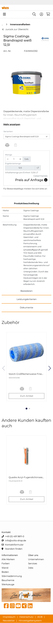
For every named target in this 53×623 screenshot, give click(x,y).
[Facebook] (6, 606)
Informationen (10, 555)
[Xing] (24, 606)
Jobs (30, 567)
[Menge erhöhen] (20, 159)
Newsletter (9, 620)
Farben (6, 563)
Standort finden (13, 548)
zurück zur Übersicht (17, 29)
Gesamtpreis (40, 175)
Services (32, 563)
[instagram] (12, 606)
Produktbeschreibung (26, 203)
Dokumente (26, 307)
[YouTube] (18, 606)
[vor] (49, 368)
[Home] (3, 24)
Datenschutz (26, 616)
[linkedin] (30, 606)
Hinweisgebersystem (30, 620)
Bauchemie (8, 580)
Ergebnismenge (13, 163)
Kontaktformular (14, 544)
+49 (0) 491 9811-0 (14, 536)
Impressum (9, 616)
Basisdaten (26, 290)
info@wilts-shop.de (15, 540)
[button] (45, 180)
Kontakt (6, 532)
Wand (5, 567)
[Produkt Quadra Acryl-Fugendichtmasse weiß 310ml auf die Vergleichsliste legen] (22, 492)
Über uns (33, 555)
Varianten (8, 131)
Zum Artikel (26, 395)
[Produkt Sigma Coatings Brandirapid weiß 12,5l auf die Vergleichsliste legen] (7, 145)
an (46, 188)
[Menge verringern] (7, 159)
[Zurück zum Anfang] (43, 616)
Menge (8, 154)
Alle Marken (8, 559)
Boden (5, 572)
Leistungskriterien (27, 299)
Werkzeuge (8, 584)
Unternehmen (36, 559)
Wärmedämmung (12, 576)
